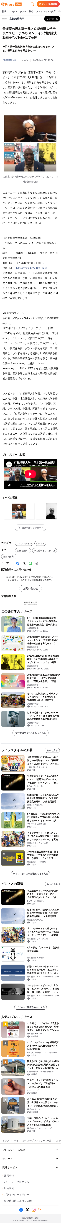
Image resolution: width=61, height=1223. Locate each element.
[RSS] (40, 1210)
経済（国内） (9, 556)
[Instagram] (34, 1210)
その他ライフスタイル (45, 550)
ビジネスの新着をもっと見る (30, 1007)
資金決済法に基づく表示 (17, 1200)
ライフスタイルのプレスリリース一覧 (32, 1140)
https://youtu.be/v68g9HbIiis (31, 268)
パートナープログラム (16, 1182)
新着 (4, 11)
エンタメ (13, 11)
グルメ (23, 11)
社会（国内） (23, 550)
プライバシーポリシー (16, 1194)
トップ (6, 1140)
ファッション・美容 (46, 11)
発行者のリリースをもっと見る (30, 733)
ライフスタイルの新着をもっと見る (30, 873)
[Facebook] (17, 563)
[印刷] (36, 563)
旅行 (31, 11)
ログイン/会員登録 (48, 4)
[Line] (30, 563)
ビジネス (40, 543)
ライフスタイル (24, 543)
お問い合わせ (30, 588)
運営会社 (8, 1175)
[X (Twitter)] (24, 563)
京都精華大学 (9, 60)
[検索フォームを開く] (32, 4)
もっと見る (52, 750)
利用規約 (8, 1188)
